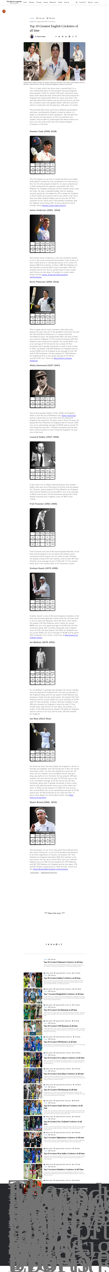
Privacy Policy (81, 1194)
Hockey (60, 2)
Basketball (57, 1205)
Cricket (32, 18)
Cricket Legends (35, 872)
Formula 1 (39, 2)
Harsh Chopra (41, 36)
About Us (80, 1190)
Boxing (46, 2)
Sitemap (80, 1196)
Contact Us (82, 2)
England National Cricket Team (49, 872)
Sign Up (90, 2)
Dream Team (57, 1202)
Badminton (53, 2)
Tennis (25, 2)
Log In (96, 2)
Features (56, 1203)
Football (56, 1207)
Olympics (31, 2)
